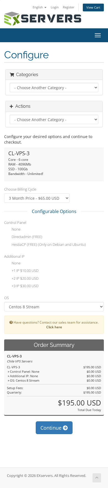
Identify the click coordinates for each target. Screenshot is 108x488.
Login (55, 7)
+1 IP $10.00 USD (24, 270)
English (38, 7)
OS (6, 297)
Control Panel (15, 222)
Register (68, 7)
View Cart (93, 7)
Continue (51, 427)
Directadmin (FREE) (26, 236)
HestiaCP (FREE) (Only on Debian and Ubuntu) (48, 244)
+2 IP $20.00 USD (24, 278)
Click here (54, 327)
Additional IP (14, 256)
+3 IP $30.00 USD (24, 286)
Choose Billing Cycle (20, 189)
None (15, 229)
